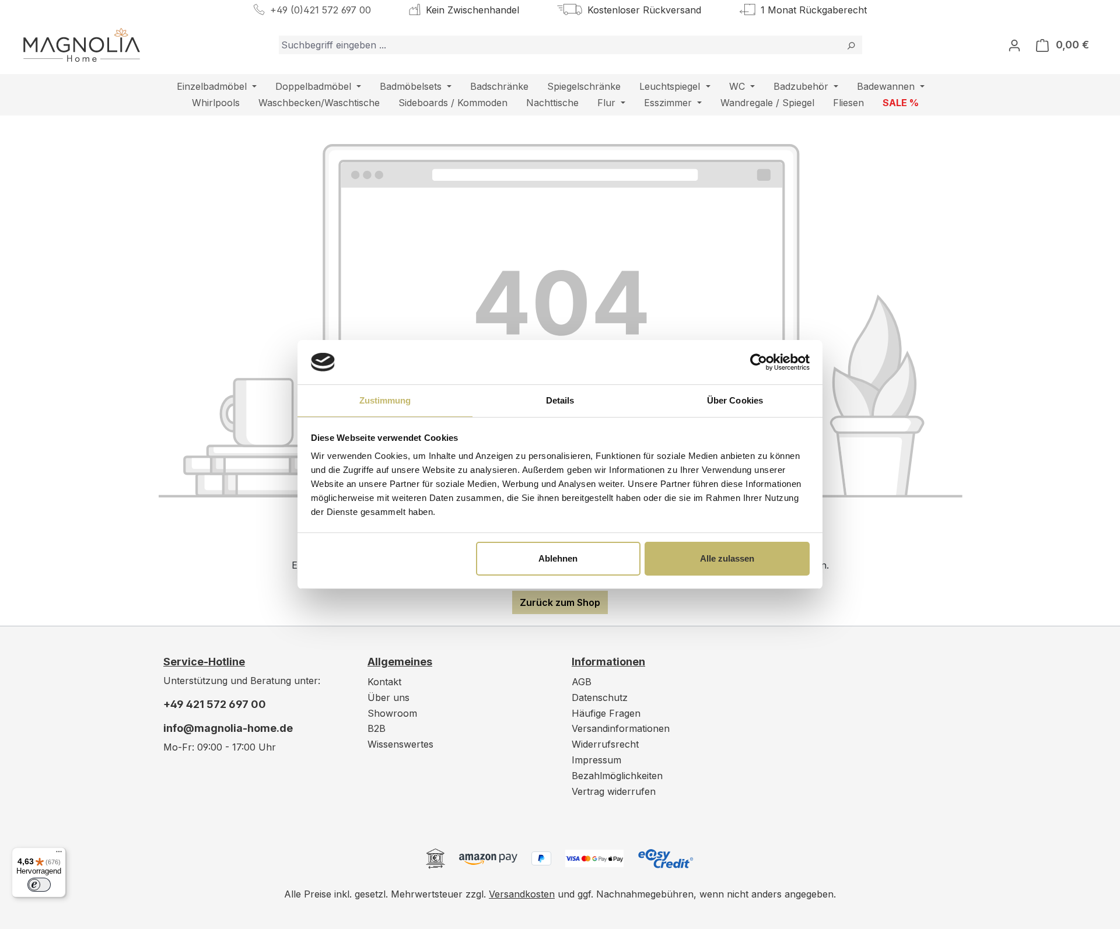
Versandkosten (522, 894)
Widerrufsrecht (605, 744)
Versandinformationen (621, 728)
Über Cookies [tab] (735, 400)
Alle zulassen (727, 558)
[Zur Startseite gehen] (81, 45)
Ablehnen (558, 558)
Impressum (596, 760)
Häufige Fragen (606, 713)
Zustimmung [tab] (385, 400)
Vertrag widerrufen (614, 791)
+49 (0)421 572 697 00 (320, 10)
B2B (377, 728)
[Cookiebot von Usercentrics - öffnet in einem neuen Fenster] (759, 362)
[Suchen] (850, 45)
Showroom (392, 713)
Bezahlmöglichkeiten (617, 775)
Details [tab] (560, 400)
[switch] (39, 885)
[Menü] (59, 854)
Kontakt (384, 682)
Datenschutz (600, 697)
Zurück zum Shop (560, 602)
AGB (582, 682)
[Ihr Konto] (1014, 45)
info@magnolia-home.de (228, 728)
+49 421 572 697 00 (214, 704)
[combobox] (559, 45)
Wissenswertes (400, 744)
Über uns (389, 697)
